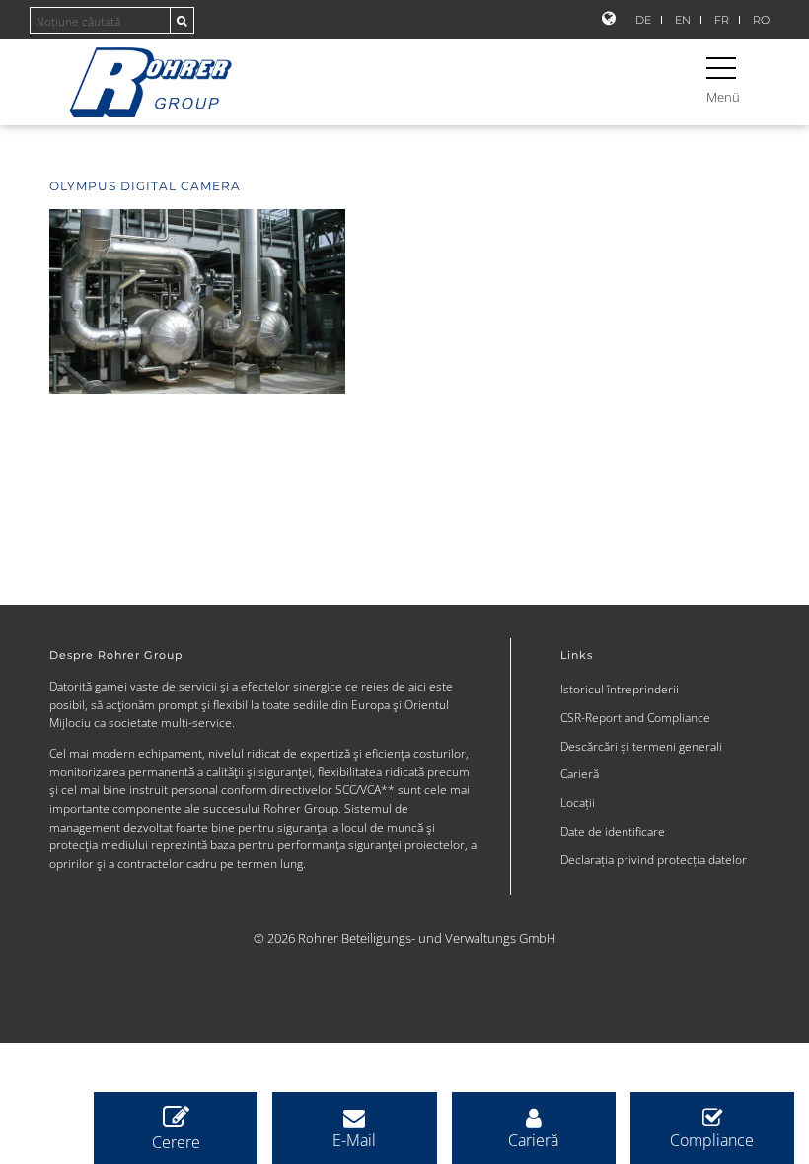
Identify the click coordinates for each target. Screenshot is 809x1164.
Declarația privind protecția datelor (653, 859)
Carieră (579, 773)
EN (683, 20)
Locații (577, 802)
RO (761, 20)
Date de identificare (612, 830)
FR (721, 20)
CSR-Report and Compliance (635, 717)
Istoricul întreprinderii (619, 688)
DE (643, 20)
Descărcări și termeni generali (641, 746)
